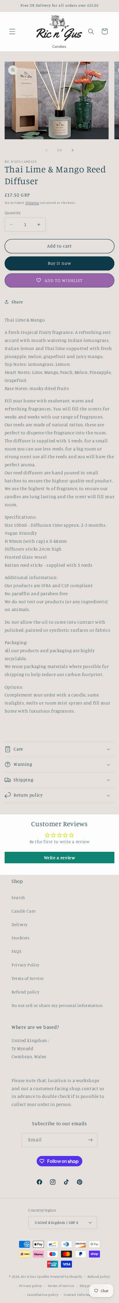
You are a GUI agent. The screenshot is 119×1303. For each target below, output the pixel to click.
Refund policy (25, 991)
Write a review (59, 857)
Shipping (32, 202)
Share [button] (17, 301)
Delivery (20, 924)
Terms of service (61, 1286)
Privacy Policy (26, 964)
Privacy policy (30, 1286)
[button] (12, 31)
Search (18, 897)
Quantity (13, 212)
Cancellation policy (42, 1295)
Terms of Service (28, 978)
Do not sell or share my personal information (57, 1005)
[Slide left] (46, 150)
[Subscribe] (90, 1140)
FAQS (17, 951)
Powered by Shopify (66, 1277)
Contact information (81, 1295)
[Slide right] (72, 150)
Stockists (20, 937)
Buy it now (60, 263)
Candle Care (24, 910)
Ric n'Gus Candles (35, 1277)
